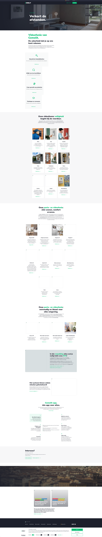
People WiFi (31, 244)
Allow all (77, 529)
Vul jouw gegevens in (36, 457)
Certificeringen (54, 524)
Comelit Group (31, 524)
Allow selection (77, 532)
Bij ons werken (37, 524)
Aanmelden (70, 2)
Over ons (26, 524)
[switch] (41, 535)
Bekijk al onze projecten (38, 513)
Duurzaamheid (43, 524)
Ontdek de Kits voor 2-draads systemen (56, 366)
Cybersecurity (49, 524)
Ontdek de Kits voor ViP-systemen (55, 367)
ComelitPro (74, 2)
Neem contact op (28, 457)
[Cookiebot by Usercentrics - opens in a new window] (23, 535)
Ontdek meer (37, 64)
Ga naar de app (51, 410)
